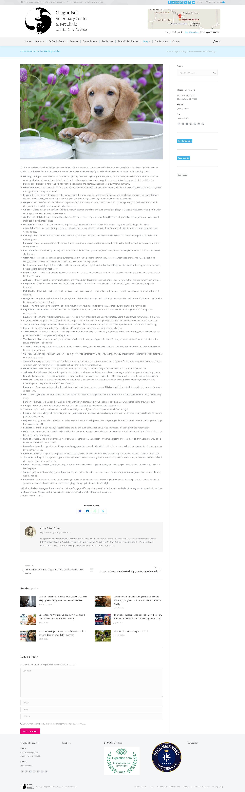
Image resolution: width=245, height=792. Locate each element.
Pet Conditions (184, 141)
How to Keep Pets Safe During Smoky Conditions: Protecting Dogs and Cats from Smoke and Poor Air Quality (137, 600)
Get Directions (192, 32)
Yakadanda (72, 786)
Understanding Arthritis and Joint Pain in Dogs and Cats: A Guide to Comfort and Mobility (62, 617)
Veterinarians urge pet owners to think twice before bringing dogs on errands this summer (62, 633)
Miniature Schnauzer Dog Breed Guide (131, 631)
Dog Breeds (182, 175)
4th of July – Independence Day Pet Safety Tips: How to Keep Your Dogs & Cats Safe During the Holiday (138, 617)
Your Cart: (216, 2)
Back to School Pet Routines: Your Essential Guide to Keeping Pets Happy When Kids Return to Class (63, 598)
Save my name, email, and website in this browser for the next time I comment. (54, 724)
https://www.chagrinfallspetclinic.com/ (55, 532)
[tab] (184, 141)
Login (200, 2)
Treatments (183, 158)
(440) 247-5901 (77, 2)
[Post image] (28, 601)
